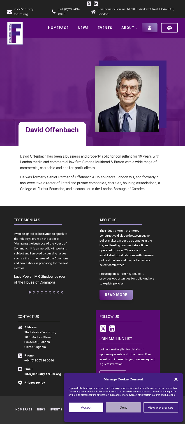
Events (105, 28)
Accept (86, 407)
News (83, 28)
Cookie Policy (114, 416)
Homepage (58, 28)
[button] (176, 379)
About (127, 28)
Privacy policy (132, 416)
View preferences (160, 407)
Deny (123, 407)
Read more (116, 295)
